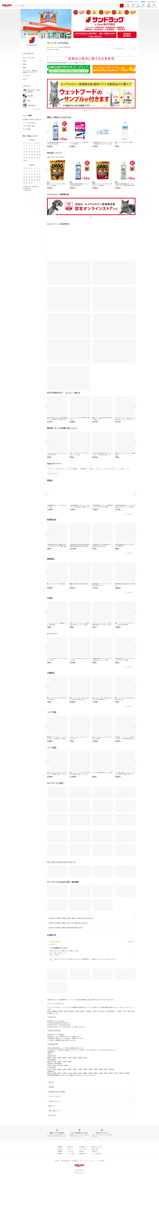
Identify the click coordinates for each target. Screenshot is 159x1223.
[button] (152, 6)
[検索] (122, 10)
